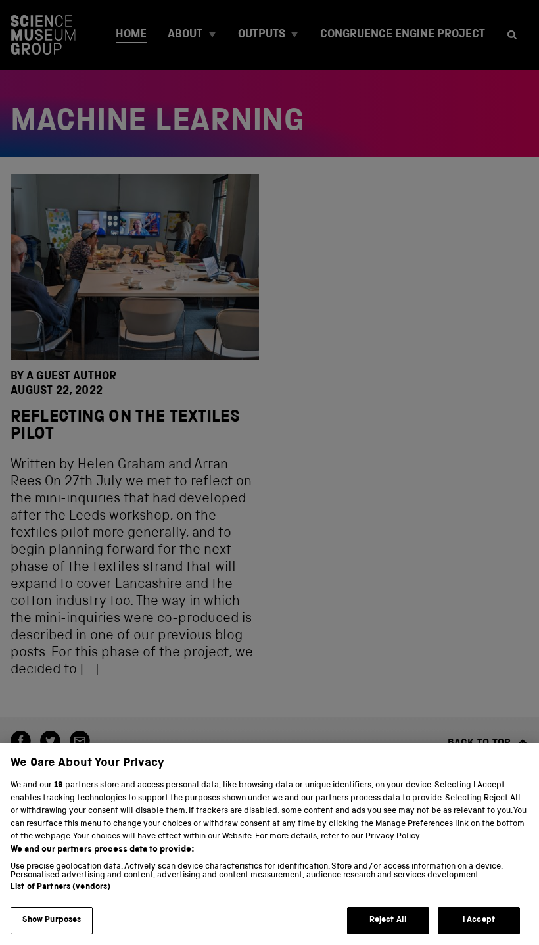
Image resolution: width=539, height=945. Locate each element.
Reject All (388, 920)
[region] (269, 844)
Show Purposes (52, 920)
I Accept (479, 920)
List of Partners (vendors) (60, 887)
